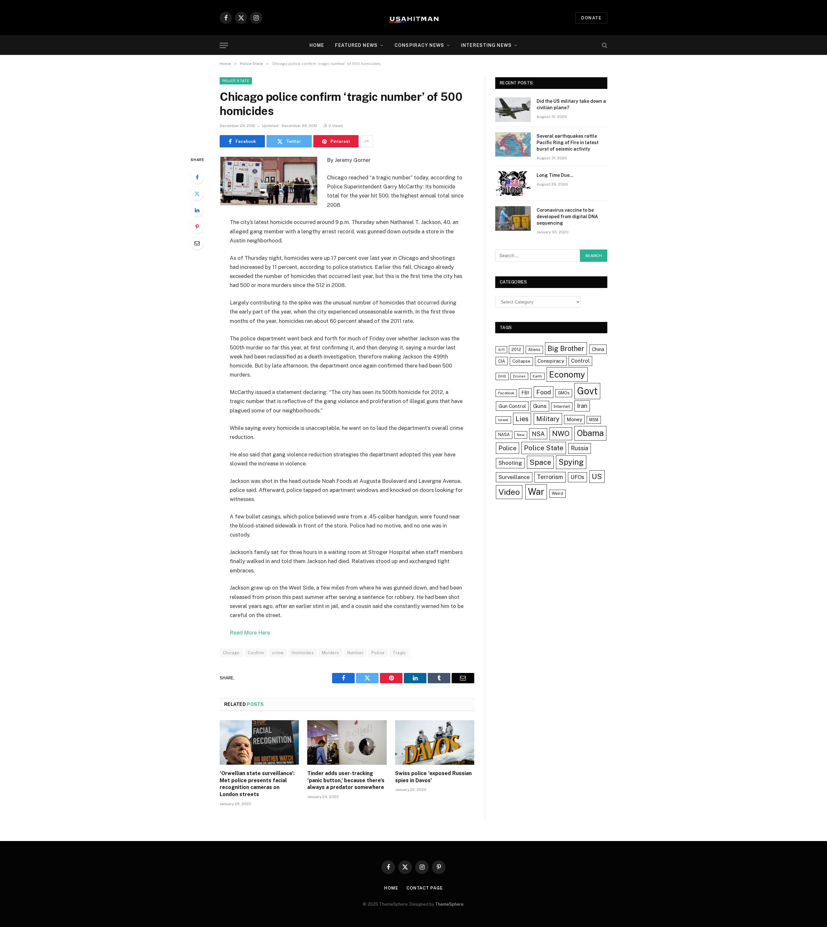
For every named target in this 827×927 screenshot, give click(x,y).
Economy (567, 374)
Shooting (510, 463)
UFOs (577, 477)
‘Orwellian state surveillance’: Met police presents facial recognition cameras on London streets (257, 783)
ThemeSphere (449, 904)
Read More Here (250, 632)
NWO (561, 433)
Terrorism (550, 477)
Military (548, 418)
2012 (516, 349)
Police (378, 652)
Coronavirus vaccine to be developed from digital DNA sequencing (567, 217)
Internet (562, 406)
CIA (501, 361)
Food (543, 392)
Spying (571, 461)
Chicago (231, 652)
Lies (522, 419)
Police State (235, 81)
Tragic (399, 652)
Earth (537, 376)
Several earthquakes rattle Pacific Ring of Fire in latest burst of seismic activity (568, 142)
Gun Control (512, 406)
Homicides (303, 652)
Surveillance (514, 477)
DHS (502, 376)
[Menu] (224, 45)
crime (278, 652)
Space (540, 462)
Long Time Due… (555, 175)
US (597, 476)
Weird (557, 493)
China (598, 349)
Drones (519, 376)
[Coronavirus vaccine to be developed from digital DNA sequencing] (513, 218)
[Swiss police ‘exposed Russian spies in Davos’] (434, 742)
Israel (503, 420)
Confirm (256, 652)
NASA (504, 434)
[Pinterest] (197, 226)
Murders (330, 652)
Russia (579, 448)
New (521, 435)
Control (580, 361)
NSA (538, 433)
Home (316, 45)
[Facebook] (197, 177)
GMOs (564, 392)
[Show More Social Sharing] (366, 141)
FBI (525, 392)
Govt (587, 391)
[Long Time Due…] (513, 183)
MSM (593, 419)
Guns (540, 405)
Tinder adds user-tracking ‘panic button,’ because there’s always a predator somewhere (345, 780)
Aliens (534, 349)
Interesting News (486, 45)
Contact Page (424, 888)
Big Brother (566, 348)
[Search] (604, 45)
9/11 (501, 350)
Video (509, 492)
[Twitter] (197, 193)
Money (574, 419)
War (536, 491)
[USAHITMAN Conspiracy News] (413, 17)
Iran (582, 405)
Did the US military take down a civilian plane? (571, 104)
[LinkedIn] (197, 210)
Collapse (521, 361)
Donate (591, 18)
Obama (590, 433)
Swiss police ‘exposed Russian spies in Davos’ (433, 776)
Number (355, 652)
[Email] (197, 243)
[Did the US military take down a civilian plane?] (513, 109)
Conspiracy (551, 361)
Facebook (506, 393)
